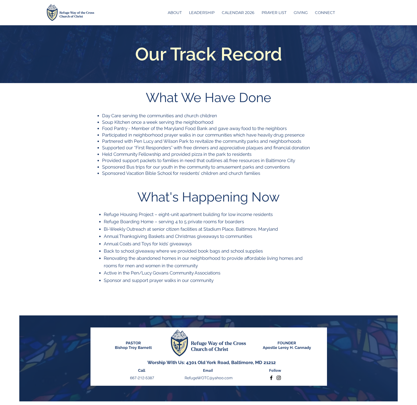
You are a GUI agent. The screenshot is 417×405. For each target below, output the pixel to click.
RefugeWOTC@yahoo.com (209, 378)
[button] (174, 12)
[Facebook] (271, 378)
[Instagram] (279, 378)
